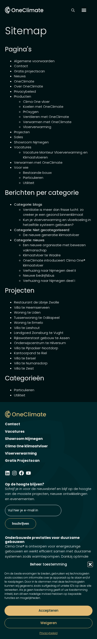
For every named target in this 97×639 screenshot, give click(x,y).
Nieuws (20, 76)
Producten (22, 96)
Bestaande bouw (37, 172)
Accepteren (48, 610)
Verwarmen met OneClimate (47, 122)
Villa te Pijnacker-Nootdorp (36, 348)
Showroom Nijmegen (31, 142)
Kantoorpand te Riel (30, 353)
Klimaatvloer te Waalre (42, 255)
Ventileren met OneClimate (46, 116)
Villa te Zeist (24, 368)
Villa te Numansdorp (31, 363)
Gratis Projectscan (22, 460)
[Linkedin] (7, 473)
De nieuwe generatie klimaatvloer (51, 234)
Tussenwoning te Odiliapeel (37, 317)
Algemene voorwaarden (34, 61)
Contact (21, 66)
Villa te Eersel (25, 358)
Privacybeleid (48, 633)
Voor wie (21, 167)
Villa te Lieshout (27, 327)
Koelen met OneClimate (43, 106)
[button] (90, 564)
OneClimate (24, 81)
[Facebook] (21, 473)
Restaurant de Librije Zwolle (36, 302)
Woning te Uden (27, 312)
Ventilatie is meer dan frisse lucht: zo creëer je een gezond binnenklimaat (53, 212)
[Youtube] (28, 473)
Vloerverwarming (37, 126)
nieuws (38, 240)
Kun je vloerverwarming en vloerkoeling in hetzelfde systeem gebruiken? (57, 222)
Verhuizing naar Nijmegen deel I (49, 280)
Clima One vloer (36, 101)
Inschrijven (20, 523)
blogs (37, 204)
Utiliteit (28, 182)
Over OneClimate (28, 86)
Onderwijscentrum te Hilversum (40, 342)
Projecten (22, 132)
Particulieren (33, 177)
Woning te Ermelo (28, 322)
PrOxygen (31, 111)
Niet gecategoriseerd (51, 230)
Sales (18, 137)
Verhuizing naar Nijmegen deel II (49, 270)
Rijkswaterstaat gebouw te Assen (42, 338)
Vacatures (22, 147)
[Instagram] (14, 473)
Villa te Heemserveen (32, 307)
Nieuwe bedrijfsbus (38, 275)
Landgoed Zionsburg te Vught (38, 332)
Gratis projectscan (29, 71)
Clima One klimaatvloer (26, 446)
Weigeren (48, 623)
